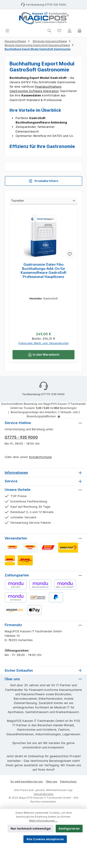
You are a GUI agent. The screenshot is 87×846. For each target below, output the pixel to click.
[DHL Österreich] (48, 547)
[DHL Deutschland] (12, 547)
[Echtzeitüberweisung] (16, 584)
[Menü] (7, 31)
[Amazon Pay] (15, 610)
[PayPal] (56, 597)
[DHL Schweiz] (68, 547)
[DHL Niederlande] (10, 560)
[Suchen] (49, 31)
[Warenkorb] (79, 31)
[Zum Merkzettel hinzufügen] (69, 254)
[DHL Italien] (30, 547)
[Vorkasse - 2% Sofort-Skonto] (37, 597)
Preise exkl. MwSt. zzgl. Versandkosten (43, 343)
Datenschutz (68, 781)
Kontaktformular (40, 457)
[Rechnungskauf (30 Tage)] (40, 584)
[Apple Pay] (34, 610)
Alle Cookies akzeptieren (45, 839)
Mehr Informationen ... (43, 820)
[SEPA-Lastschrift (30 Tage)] (65, 584)
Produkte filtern (46, 181)
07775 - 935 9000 (21, 437)
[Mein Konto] (69, 31)
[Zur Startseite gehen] (43, 18)
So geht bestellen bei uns (26, 781)
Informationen (16, 472)
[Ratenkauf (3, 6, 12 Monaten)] (16, 597)
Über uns (51, 781)
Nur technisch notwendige (31, 828)
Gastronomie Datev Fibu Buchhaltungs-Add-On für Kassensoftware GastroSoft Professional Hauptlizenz (43, 270)
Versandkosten (43, 794)
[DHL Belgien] (25, 560)
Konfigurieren (69, 828)
